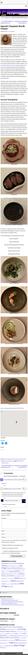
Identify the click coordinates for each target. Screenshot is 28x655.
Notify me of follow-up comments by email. (13, 545)
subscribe (7, 553)
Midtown (11, 574)
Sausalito (7, 578)
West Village (19, 645)
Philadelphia (19, 575)
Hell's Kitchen (21, 631)
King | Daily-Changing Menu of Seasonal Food (12, 601)
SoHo (16, 578)
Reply (5, 485)
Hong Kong (25, 631)
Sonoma (21, 578)
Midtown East (20, 461)
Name (3, 530)
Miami (7, 574)
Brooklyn (21, 563)
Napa (6, 575)
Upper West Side (15, 583)
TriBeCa (13, 581)
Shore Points (11, 578)
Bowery (16, 563)
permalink (6, 462)
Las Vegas (15, 633)
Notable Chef (22, 459)
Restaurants (8, 17)
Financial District (12, 568)
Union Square (22, 643)
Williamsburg (10, 586)
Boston (12, 563)
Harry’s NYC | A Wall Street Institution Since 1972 (12, 604)
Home (3, 17)
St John (9, 581)
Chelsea (4, 566)
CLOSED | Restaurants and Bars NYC (9, 600)
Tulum (18, 581)
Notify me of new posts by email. (10, 548)
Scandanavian (10, 461)
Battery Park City (6, 563)
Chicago (9, 565)
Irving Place (17, 570)
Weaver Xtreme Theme (22, 653)
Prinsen (24, 65)
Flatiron (20, 568)
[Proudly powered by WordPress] (17, 653)
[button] (16, 422)
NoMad (20, 637)
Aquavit (2, 408)
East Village (22, 629)
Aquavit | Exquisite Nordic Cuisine (9, 603)
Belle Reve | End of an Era (7, 598)
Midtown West (4, 637)
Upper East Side (2, 645)
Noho (8, 576)
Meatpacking (8, 635)
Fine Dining (8, 459)
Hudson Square (2, 633)
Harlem (24, 568)
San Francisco (3, 640)
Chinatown (13, 565)
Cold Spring (16, 629)
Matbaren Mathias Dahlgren (13, 65)
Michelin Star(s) (15, 459)
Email (3, 534)
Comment (3, 518)
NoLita (13, 576)
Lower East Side (14, 572)
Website (3, 537)
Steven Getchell (7, 479)
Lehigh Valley (20, 633)
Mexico (3, 574)
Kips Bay (11, 633)
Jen (4, 500)
